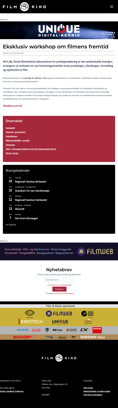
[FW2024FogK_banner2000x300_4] (59, 251)
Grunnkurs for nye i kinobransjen (32, 190)
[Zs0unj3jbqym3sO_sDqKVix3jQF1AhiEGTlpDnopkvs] (59, 30)
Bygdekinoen (11, 136)
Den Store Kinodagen (26, 218)
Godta (60, 293)
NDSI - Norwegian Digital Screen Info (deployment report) (31, 149)
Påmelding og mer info (12, 105)
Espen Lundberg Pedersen (11, 391)
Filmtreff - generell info (16, 132)
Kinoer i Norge (12, 153)
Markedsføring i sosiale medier (96, 391)
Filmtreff (19, 209)
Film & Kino (88, 387)
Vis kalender (11, 224)
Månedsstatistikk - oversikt (17, 140)
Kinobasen (10, 144)
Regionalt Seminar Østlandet (30, 181)
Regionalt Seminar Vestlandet (31, 200)
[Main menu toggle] (111, 6)
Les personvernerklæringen (59, 285)
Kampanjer (10, 128)
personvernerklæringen (63, 293)
